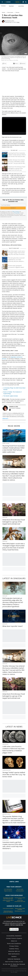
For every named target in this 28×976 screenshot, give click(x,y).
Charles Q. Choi (10, 21)
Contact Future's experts (14, 938)
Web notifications (14, 954)
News (18, 22)
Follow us (16, 63)
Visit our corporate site (16, 925)
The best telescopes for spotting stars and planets (8, 912)
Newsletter (23, 63)
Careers (14, 956)
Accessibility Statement (14, 935)
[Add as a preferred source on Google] (14, 929)
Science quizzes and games (8, 908)
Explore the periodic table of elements (8, 901)
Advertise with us (14, 951)
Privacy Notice (17, 212)
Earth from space (20, 889)
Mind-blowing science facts (20, 911)
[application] (14, 125)
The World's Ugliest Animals (10, 396)
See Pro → (18, 1)
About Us (14, 941)
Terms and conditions (14, 943)
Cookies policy (14, 948)
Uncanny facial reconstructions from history (20, 901)
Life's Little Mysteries (8, 889)
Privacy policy (14, 946)
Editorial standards (14, 959)
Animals (3, 12)
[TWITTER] (10, 410)
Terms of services (15, 211)
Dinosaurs (17, 12)
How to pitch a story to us (14, 961)
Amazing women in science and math (20, 898)
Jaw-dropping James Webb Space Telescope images (8, 898)
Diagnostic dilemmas (8, 890)
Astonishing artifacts (20, 890)
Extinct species (10, 12)
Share (5, 63)
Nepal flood (11, 5)
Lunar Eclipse (21, 5)
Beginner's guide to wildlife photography (20, 909)
